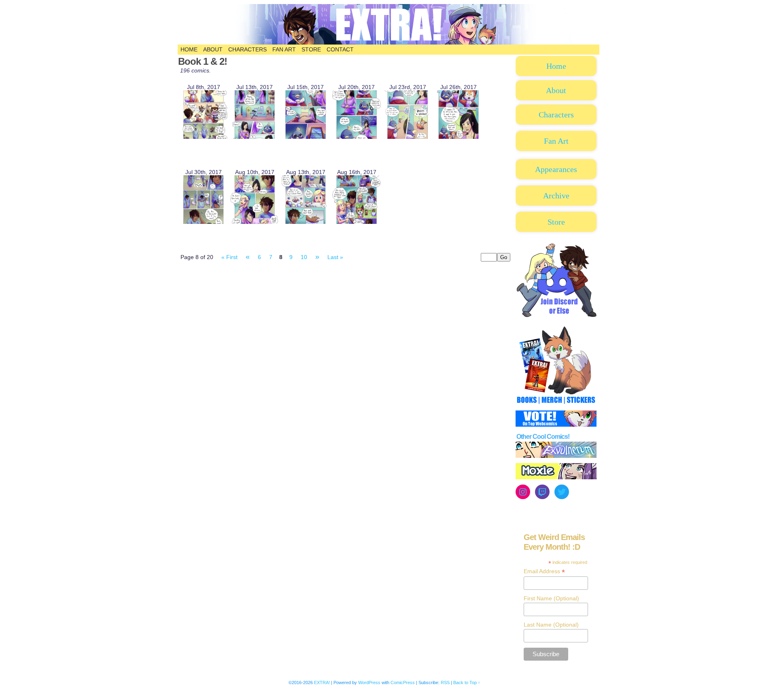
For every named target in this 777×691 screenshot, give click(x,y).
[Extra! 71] (254, 137)
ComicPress (403, 682)
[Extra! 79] (356, 222)
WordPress (369, 682)
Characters (247, 49)
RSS (445, 682)
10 (304, 257)
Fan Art (284, 49)
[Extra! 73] (356, 137)
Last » (335, 257)
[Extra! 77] (254, 222)
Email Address (544, 571)
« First (229, 257)
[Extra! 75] (458, 137)
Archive (556, 195)
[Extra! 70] (203, 137)
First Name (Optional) (551, 598)
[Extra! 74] (407, 137)
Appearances (556, 169)
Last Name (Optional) (551, 624)
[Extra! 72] (305, 137)
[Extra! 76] (203, 222)
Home (188, 49)
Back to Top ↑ (466, 682)
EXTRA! (424, 28)
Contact (340, 49)
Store (311, 49)
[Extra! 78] (305, 222)
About (213, 49)
